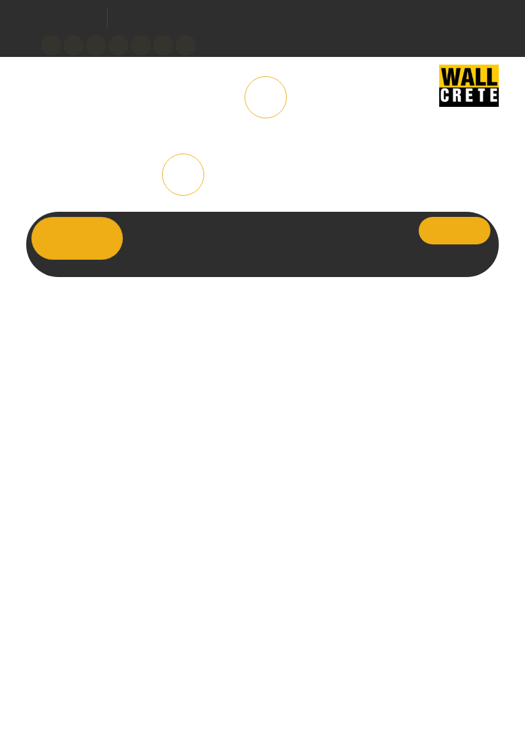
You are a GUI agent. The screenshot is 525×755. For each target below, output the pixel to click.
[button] (185, 45)
